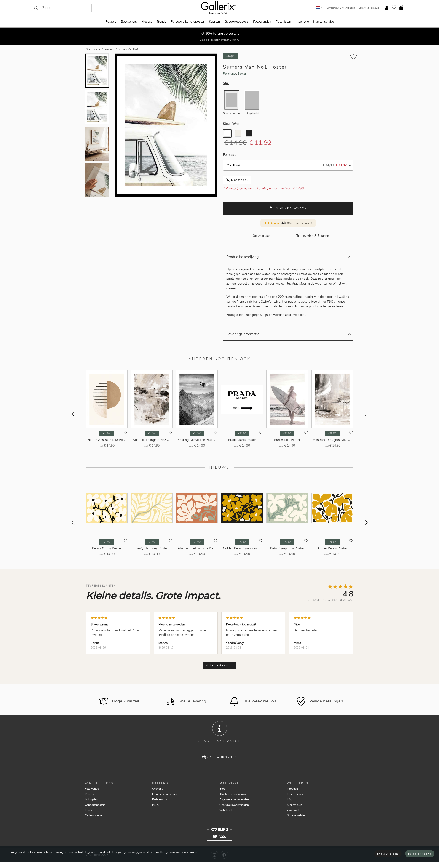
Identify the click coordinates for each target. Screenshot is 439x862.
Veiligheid (226, 810)
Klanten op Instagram (233, 794)
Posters (110, 21)
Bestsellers (129, 21)
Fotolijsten (283, 21)
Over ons (157, 788)
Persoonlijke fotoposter (187, 21)
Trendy (161, 21)
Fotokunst (229, 74)
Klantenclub (294, 805)
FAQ (289, 799)
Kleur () (231, 124)
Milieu (156, 805)
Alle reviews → (219, 665)
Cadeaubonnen (222, 757)
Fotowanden (262, 21)
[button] (36, 8)
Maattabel (239, 180)
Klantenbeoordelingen (165, 794)
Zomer (242, 74)
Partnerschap (160, 799)
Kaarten (214, 21)
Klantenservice (323, 21)
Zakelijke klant (296, 810)
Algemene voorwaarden (234, 799)
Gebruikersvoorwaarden (234, 805)
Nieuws (146, 21)
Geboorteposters (237, 21)
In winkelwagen (291, 208)
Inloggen (292, 788)
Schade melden (296, 815)
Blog (222, 788)
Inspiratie (302, 21)
